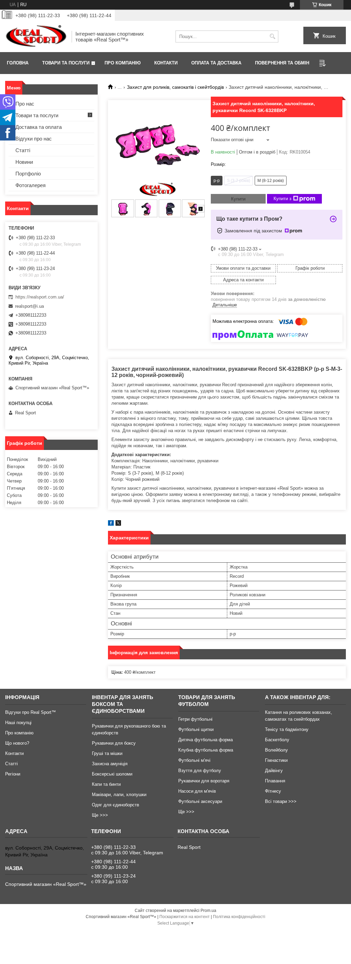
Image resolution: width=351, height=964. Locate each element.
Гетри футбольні (195, 719)
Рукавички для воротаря (203, 780)
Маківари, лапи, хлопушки (119, 794)
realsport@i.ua (29, 306)
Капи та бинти (106, 784)
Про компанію (123, 62)
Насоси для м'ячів (197, 791)
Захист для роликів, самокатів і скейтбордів (175, 87)
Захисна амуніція (110, 763)
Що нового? (17, 743)
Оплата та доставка (216, 62)
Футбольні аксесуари (200, 801)
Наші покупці (18, 722)
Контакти (166, 62)
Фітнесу (273, 791)
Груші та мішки (107, 753)
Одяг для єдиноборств (115, 804)
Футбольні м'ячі (194, 760)
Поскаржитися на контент (184, 916)
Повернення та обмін (282, 62)
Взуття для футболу (199, 770)
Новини (24, 162)
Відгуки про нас (33, 139)
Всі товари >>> (280, 801)
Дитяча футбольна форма (205, 739)
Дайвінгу (274, 770)
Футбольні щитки (196, 729)
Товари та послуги (65, 62)
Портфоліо (28, 173)
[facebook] (111, 524)
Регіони (12, 774)
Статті (22, 150)
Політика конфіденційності (239, 916)
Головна (17, 62)
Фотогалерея (30, 185)
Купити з (282, 198)
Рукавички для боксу (114, 743)
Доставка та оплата (38, 127)
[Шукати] (272, 36)
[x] (118, 524)
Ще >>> (100, 815)
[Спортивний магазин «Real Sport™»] (36, 36)
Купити (238, 199)
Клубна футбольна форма (205, 750)
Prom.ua (208, 910)
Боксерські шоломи (112, 774)
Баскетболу (277, 739)
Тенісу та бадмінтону (286, 729)
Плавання (275, 780)
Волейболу (276, 750)
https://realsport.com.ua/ (39, 297)
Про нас (24, 104)
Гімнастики (276, 760)
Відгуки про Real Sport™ (30, 712)
